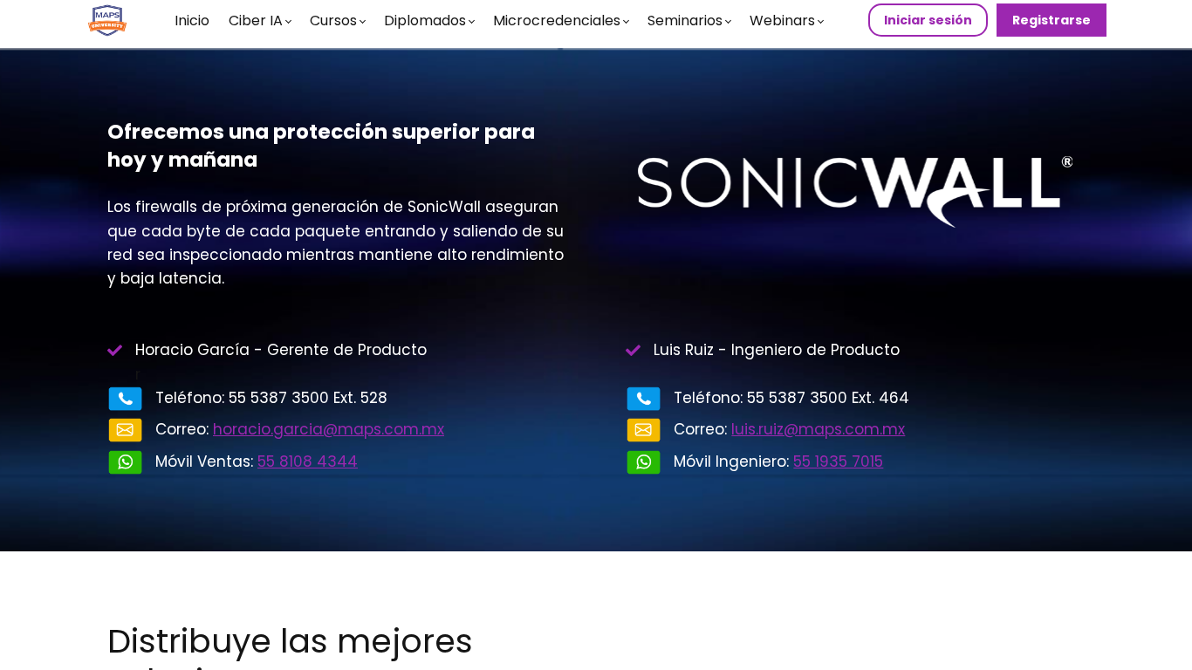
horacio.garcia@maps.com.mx (328, 429)
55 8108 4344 (307, 461)
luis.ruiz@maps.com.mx (818, 429)
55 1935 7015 (838, 461)
